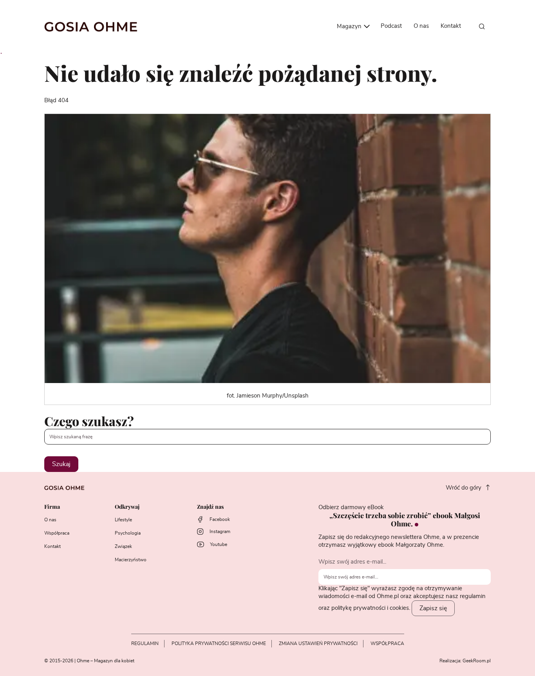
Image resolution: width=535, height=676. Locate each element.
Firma (52, 507)
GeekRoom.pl (477, 660)
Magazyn (350, 26)
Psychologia (128, 533)
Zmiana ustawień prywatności (318, 643)
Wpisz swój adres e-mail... (352, 562)
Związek (123, 546)
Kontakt (451, 26)
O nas (421, 26)
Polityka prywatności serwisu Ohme (219, 643)
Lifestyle (123, 519)
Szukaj (61, 464)
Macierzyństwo (130, 559)
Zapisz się (433, 608)
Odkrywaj (127, 507)
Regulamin (145, 643)
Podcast (391, 26)
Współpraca (56, 533)
